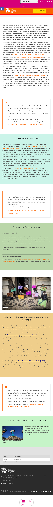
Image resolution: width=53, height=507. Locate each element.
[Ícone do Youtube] (47, 1)
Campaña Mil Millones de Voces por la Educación (34, 54)
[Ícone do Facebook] (40, 1)
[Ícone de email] (32, 491)
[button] (2, 8)
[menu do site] (23, 501)
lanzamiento (15, 54)
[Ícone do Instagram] (45, 1)
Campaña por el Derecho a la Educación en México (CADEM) (30, 75)
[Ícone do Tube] (49, 491)
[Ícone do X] (42, 1)
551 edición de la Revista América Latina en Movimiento (26, 124)
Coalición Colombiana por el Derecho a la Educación (29, 57)
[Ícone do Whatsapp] (34, 491)
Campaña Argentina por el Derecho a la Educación (26, 168)
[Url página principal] (10, 10)
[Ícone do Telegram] (37, 491)
